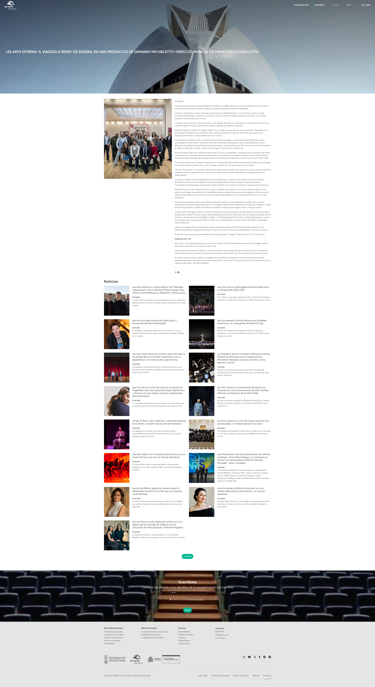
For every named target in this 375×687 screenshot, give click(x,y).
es (348, 5)
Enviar (187, 610)
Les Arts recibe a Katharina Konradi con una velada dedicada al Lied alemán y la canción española (241, 491)
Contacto (219, 629)
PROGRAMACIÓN (301, 5)
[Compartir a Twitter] (176, 272)
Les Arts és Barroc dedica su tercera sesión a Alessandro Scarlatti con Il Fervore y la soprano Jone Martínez (157, 491)
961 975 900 (220, 632)
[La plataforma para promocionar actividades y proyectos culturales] (268, 679)
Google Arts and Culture (151, 635)
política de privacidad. (196, 600)
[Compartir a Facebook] (178, 272)
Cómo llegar (220, 638)
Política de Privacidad (192, 604)
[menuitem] (122, 636)
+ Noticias (187, 556)
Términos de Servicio (205, 604)
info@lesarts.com (222, 635)
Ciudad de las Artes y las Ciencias (154, 632)
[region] (138, 139)
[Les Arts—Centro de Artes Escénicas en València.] (64, 5)
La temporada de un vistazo (152, 638)
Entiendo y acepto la (188, 600)
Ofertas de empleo (185, 635)
